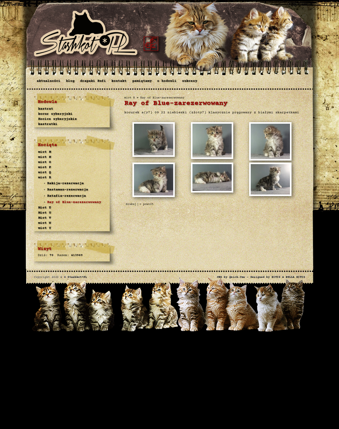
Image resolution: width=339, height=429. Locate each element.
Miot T (44, 208)
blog (70, 81)
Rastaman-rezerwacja (67, 190)
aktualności (48, 81)
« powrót (146, 204)
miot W (44, 223)
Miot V (44, 218)
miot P (44, 167)
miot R (44, 177)
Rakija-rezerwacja (65, 183)
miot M (44, 152)
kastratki (47, 124)
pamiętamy (142, 81)
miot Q (44, 172)
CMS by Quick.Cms (231, 277)
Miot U (44, 213)
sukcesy (189, 81)
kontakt (119, 81)
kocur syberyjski (55, 114)
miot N (44, 157)
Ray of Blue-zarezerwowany (74, 202)
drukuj (131, 204)
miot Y (44, 228)
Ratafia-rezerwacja (66, 196)
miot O (44, 162)
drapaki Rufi (93, 81)
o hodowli (167, 81)
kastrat (45, 109)
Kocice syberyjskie (57, 119)
